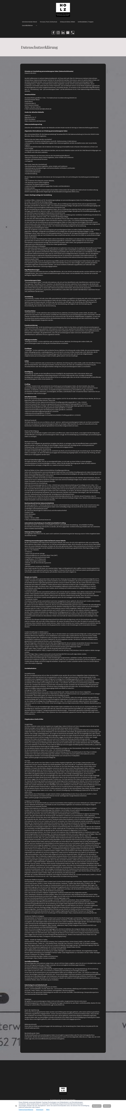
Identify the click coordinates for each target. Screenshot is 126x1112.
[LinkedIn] (63, 32)
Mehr (48, 1109)
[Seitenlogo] (63, 10)
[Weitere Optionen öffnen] (36, 25)
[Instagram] (58, 32)
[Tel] (72, 32)
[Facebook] (53, 32)
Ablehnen (107, 1106)
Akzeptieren (97, 1106)
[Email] (67, 32)
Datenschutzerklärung (26, 1109)
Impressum (39, 1109)
